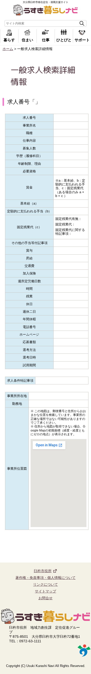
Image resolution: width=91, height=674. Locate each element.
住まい (27, 40)
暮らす (9, 40)
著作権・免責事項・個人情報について (45, 578)
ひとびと (64, 40)
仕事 (46, 40)
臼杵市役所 (43, 571)
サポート (82, 40)
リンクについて (45, 584)
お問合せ (45, 598)
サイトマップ (45, 591)
